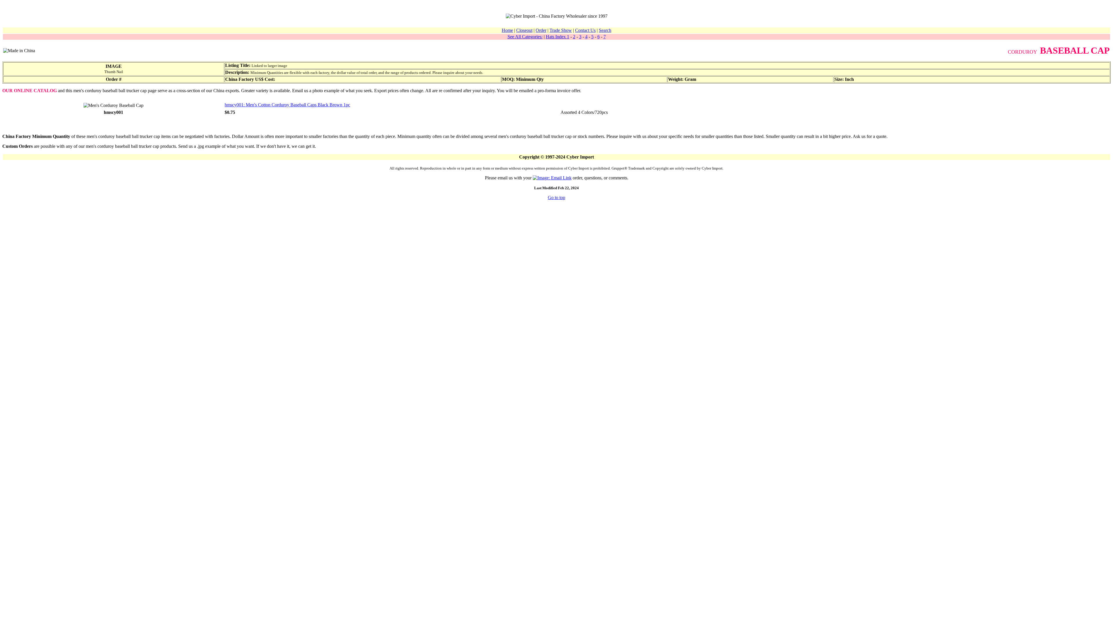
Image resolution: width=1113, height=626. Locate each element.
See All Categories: (525, 36)
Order (541, 30)
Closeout (524, 30)
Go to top (556, 197)
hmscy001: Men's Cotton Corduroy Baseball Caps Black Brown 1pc (287, 104)
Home (507, 30)
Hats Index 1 (557, 36)
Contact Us (585, 30)
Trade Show (561, 30)
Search (605, 30)
